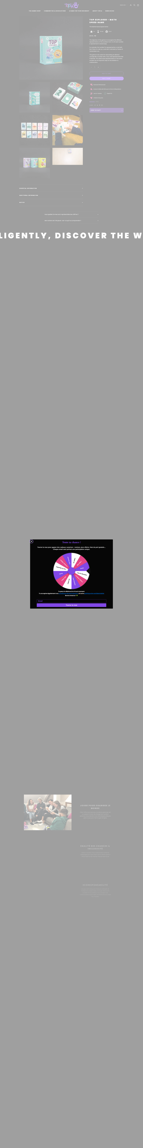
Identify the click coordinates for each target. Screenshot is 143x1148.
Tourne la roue (71, 605)
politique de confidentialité (94, 593)
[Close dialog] (31, 541)
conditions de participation (68, 593)
